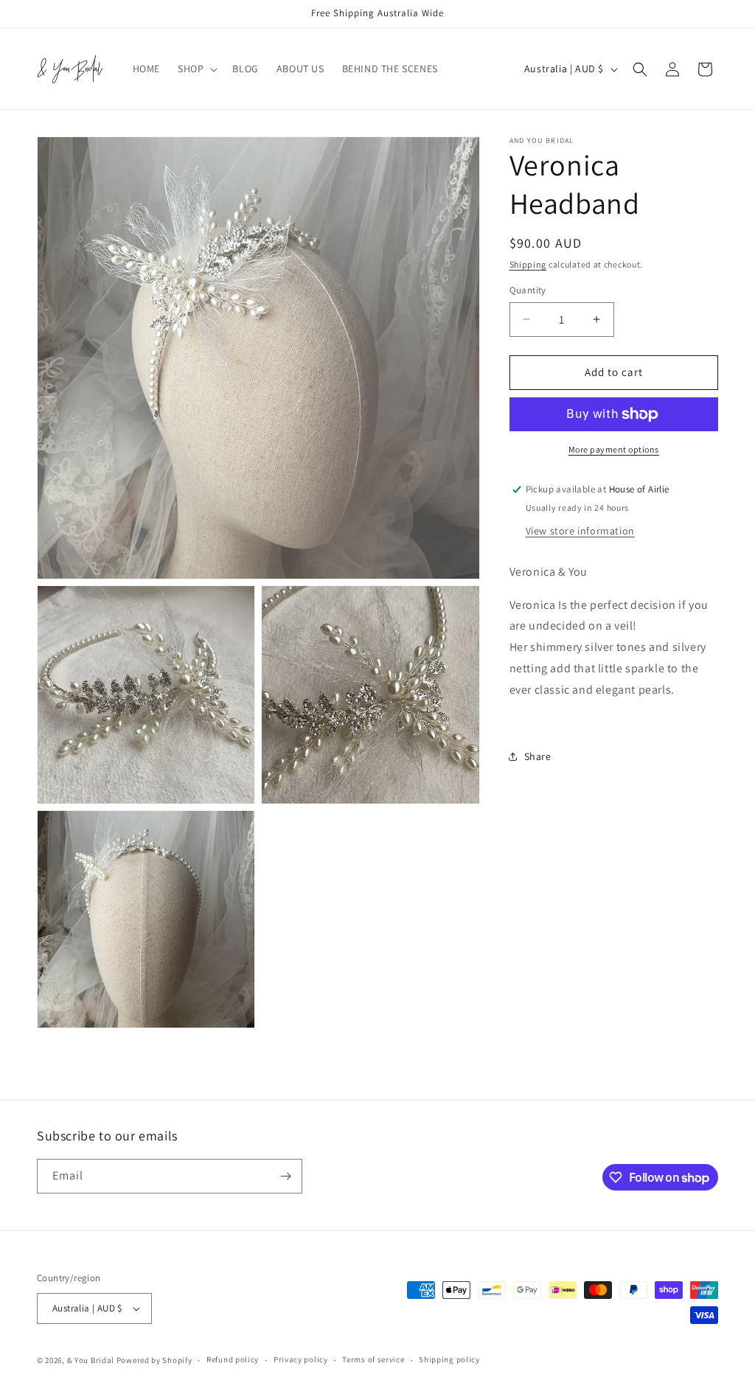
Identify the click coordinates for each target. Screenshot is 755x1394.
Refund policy (232, 1359)
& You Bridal (91, 1360)
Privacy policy (301, 1359)
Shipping (528, 264)
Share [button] (538, 756)
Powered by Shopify (154, 1360)
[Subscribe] (285, 1176)
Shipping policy (449, 1359)
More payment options (613, 449)
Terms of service (373, 1359)
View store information (580, 530)
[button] (196, 68)
